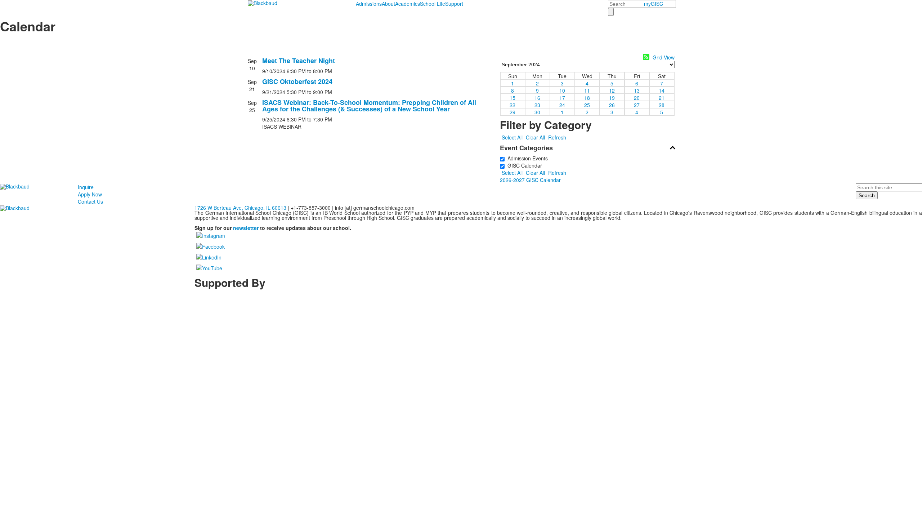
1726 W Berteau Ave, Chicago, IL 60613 (240, 207)
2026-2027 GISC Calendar (530, 179)
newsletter (246, 227)
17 (562, 97)
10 (562, 90)
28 (661, 104)
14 (661, 90)
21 (661, 97)
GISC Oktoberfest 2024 (297, 81)
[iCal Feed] (646, 57)
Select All (512, 137)
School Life (432, 3)
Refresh (557, 137)
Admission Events (526, 158)
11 (587, 90)
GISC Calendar (523, 165)
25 (587, 104)
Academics (407, 3)
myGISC (653, 3)
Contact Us (90, 201)
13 (637, 90)
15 (512, 97)
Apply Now (90, 194)
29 (512, 111)
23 (537, 104)
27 (637, 104)
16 (537, 97)
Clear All (535, 137)
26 (612, 104)
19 (612, 97)
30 (537, 111)
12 (612, 90)
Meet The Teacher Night (298, 60)
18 (587, 97)
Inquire (86, 187)
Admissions (369, 3)
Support (454, 3)
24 (562, 104)
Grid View (664, 57)
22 (512, 104)
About (388, 3)
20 (637, 97)
